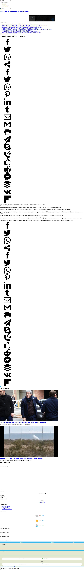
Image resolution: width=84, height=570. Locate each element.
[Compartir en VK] (7, 195)
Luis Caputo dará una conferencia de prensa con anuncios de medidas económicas (23, 422)
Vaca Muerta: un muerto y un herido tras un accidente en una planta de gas (21, 458)
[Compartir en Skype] (7, 150)
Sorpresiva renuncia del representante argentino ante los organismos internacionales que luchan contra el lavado (22, 27)
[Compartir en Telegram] (7, 142)
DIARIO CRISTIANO (5, 507)
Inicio (2, 33)
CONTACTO (4, 4)
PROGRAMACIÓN (5, 5)
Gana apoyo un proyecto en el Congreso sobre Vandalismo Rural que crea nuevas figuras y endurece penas (20, 23)
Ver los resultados (42, 502)
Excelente (3, 496)
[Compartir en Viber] (7, 157)
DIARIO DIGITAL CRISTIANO (7, 509)
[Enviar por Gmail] (7, 127)
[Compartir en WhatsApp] (7, 60)
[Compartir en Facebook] (7, 45)
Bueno (2, 495)
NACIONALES (5, 33)
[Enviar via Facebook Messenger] (7, 180)
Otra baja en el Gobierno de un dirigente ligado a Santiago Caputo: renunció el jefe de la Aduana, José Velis (20, 31)
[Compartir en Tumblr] (7, 112)
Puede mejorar (4, 498)
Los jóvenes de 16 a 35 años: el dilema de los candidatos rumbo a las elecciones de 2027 (17, 30)
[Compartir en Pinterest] (7, 97)
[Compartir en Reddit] (7, 172)
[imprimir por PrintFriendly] (7, 135)
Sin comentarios (4, 499)
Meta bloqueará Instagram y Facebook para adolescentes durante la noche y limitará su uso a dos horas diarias (21, 24)
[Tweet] (7, 52)
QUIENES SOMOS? (5, 6)
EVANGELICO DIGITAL (5, 508)
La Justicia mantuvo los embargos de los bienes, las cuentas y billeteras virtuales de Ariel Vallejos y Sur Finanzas (21, 32)
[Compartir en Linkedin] (7, 105)
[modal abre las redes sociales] (7, 67)
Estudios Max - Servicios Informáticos (14, 566)
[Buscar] (0, 0)
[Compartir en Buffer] (7, 187)
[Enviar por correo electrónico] (7, 120)
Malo (2, 497)
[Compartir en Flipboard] (7, 202)
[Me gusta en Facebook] (7, 165)
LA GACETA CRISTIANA (6, 506)
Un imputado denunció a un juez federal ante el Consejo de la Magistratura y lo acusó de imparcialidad (20, 28)
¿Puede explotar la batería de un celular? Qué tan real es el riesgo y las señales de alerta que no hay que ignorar (21, 26)
